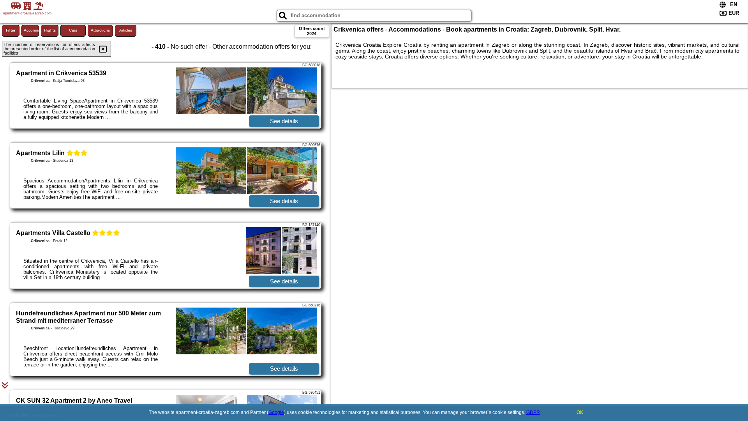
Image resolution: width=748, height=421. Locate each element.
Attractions (100, 30)
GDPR (533, 412)
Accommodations (31, 30)
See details (284, 121)
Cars (73, 30)
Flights (50, 30)
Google (276, 412)
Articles (125, 30)
